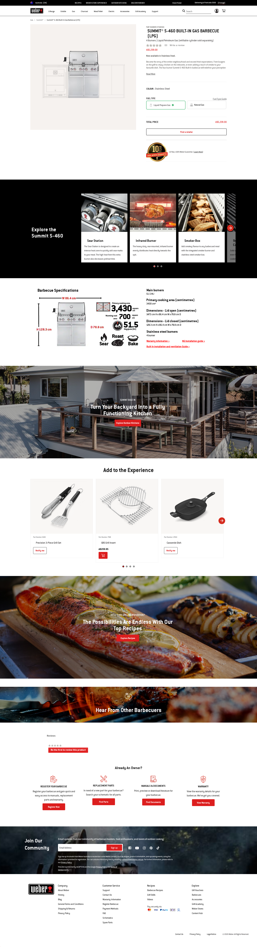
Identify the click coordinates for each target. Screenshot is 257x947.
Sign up (114, 847)
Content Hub (197, 913)
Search (189, 11)
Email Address (65, 847)
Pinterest (151, 848)
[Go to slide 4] (134, 566)
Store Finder (177, 3)
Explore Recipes (128, 638)
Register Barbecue (110, 904)
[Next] (230, 228)
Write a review (177, 45)
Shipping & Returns (66, 908)
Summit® (39, 20)
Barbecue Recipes (155, 890)
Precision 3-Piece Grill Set (48, 542)
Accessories (197, 899)
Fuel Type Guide (220, 99)
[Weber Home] (36, 10)
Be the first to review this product (69, 751)
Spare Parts (108, 922)
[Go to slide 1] (154, 266)
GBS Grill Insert (108, 542)
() (198, 152)
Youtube (137, 848)
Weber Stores (197, 908)
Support (106, 890)
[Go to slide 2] (158, 266)
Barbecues (196, 895)
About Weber (63, 890)
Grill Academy (198, 904)
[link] (158, 45)
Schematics (108, 918)
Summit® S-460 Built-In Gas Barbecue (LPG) (63, 20)
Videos (150, 899)
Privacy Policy (66, 862)
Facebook (130, 848)
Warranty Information (112, 899)
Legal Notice (211, 934)
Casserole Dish (174, 542)
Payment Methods (110, 908)
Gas (31, 20)
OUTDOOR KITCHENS (119, 3)
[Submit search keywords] (183, 11)
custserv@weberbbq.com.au (132, 859)
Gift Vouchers (197, 890)
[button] (56, 11)
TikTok (158, 848)
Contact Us (107, 895)
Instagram (144, 848)
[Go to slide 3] (161, 266)
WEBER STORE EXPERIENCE (96, 3)
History (61, 895)
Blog (60, 899)
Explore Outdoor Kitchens (127, 423)
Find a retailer (186, 132)
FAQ (104, 913)
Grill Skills (151, 895)
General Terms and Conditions (71, 904)
